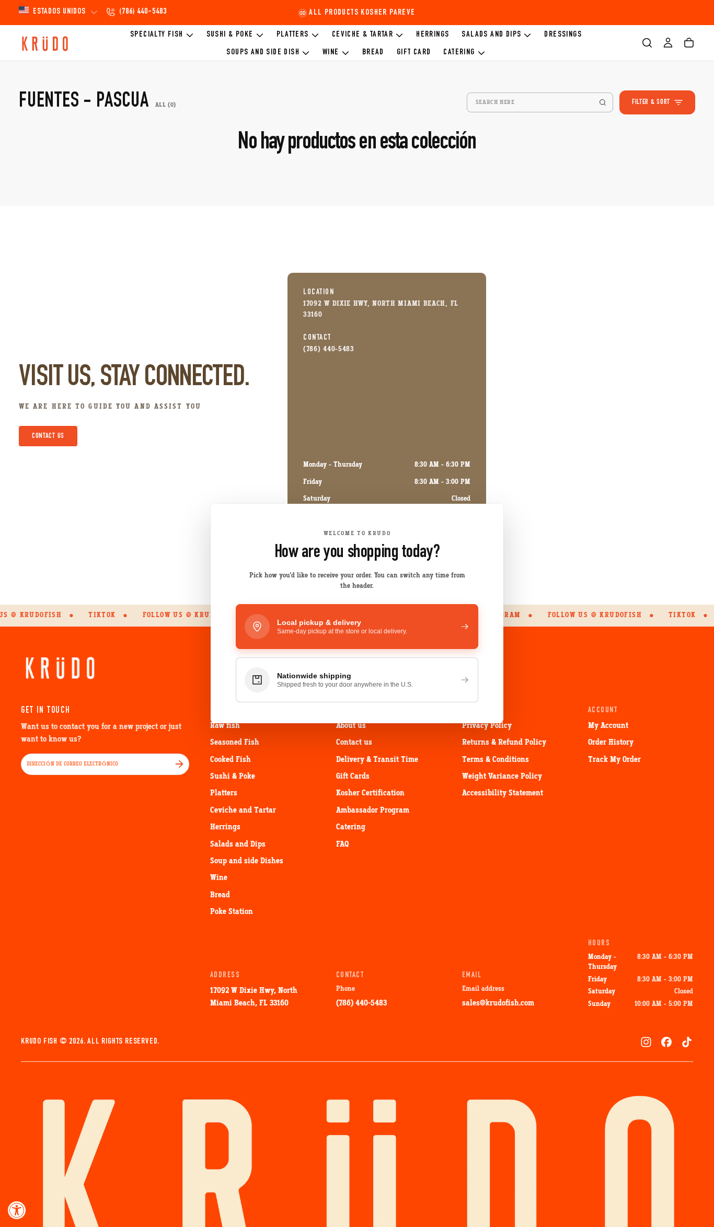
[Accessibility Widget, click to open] (17, 1210)
